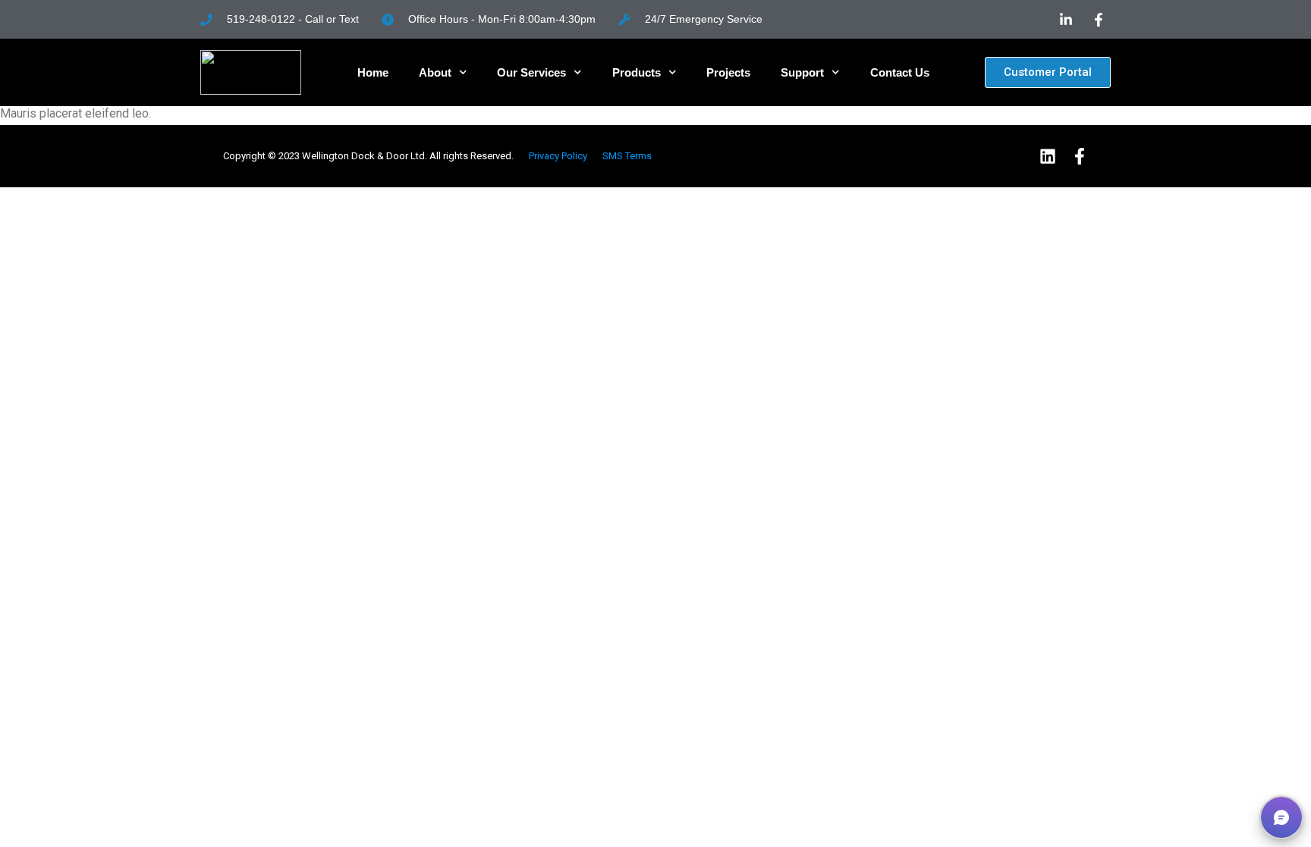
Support (802, 72)
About (435, 72)
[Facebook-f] (1079, 156)
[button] (1281, 817)
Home (372, 72)
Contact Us (899, 72)
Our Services (531, 72)
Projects (728, 72)
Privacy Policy (558, 156)
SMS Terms (627, 156)
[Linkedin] (1047, 156)
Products (636, 72)
